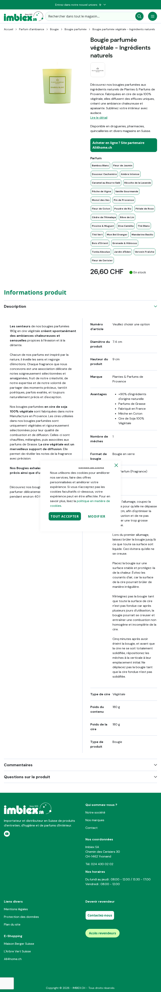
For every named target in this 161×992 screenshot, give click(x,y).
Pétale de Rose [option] (144, 208)
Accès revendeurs (102, 933)
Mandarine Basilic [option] (142, 234)
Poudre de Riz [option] (122, 208)
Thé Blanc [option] (144, 226)
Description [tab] (15, 306)
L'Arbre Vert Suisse (17, 951)
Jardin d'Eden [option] (122, 251)
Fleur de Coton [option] (101, 208)
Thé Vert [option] (97, 234)
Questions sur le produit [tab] (27, 776)
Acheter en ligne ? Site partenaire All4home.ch (118, 145)
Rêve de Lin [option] (127, 217)
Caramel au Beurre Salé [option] (106, 182)
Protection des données (21, 917)
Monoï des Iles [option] (101, 200)
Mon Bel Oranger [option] (117, 234)
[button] (102, 5)
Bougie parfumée (76, 29)
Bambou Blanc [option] (100, 165)
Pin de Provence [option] (124, 200)
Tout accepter (65, 516)
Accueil (8, 29)
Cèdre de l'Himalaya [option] (104, 217)
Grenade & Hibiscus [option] (124, 243)
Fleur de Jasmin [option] (122, 165)
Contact (91, 828)
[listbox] (123, 213)
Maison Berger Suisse (19, 944)
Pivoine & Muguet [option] (103, 226)
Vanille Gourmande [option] (126, 191)
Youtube (7, 834)
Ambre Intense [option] (130, 174)
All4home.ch (13, 959)
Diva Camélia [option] (126, 226)
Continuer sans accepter (91, 468)
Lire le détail (98, 118)
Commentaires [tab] (18, 764)
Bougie (54, 29)
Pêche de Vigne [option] (101, 191)
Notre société (95, 812)
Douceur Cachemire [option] (104, 174)
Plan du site (12, 924)
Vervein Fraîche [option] (144, 251)
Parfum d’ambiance (31, 29)
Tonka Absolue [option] (101, 251)
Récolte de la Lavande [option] (137, 182)
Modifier (97, 516)
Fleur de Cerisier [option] (102, 260)
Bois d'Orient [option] (100, 243)
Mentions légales (16, 909)
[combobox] (94, 16)
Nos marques (94, 820)
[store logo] (23, 16)
